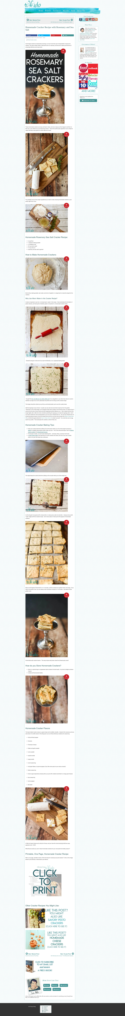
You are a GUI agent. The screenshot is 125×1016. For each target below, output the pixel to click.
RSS (45, 1011)
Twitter (45, 1008)
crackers (47, 989)
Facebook (45, 1006)
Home (41, 11)
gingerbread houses (42, 432)
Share (29, 35)
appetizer (57, 989)
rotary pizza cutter (33, 435)
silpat (29, 430)
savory (55, 985)
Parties (48, 11)
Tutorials (57, 11)
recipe (47, 985)
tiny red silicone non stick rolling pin (40, 399)
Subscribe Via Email (89, 100)
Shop (73, 11)
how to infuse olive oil (46, 418)
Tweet (42, 35)
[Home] (33, 4)
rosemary (64, 985)
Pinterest (45, 1009)
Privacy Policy (33, 1006)
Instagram (46, 1010)
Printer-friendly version (32, 39)
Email (66, 35)
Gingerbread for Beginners (86, 34)
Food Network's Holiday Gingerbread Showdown (87, 32)
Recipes (66, 11)
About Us (81, 11)
